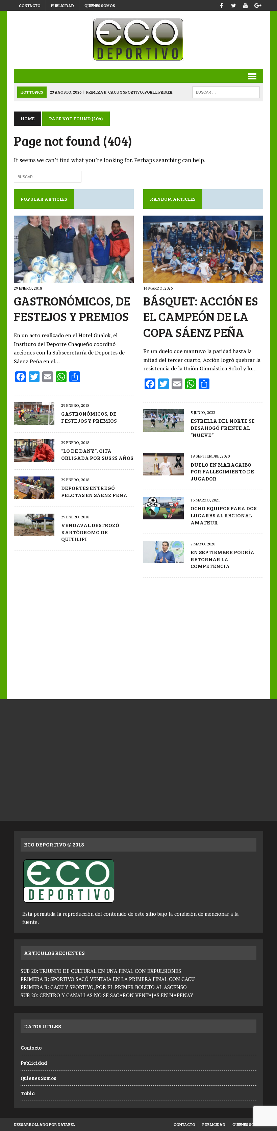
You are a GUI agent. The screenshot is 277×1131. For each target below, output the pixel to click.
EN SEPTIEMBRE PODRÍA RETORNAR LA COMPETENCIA (222, 559)
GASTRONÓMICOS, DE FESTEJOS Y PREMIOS (72, 308)
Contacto (30, 5)
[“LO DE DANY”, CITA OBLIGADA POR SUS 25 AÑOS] (34, 457)
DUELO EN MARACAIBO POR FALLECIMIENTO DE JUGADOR (222, 471)
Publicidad (62, 5)
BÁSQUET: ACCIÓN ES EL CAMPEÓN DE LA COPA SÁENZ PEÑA (200, 316)
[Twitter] (233, 4)
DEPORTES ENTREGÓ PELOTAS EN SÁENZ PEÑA (94, 491)
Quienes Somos (99, 5)
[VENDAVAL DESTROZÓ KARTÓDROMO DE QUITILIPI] (34, 531)
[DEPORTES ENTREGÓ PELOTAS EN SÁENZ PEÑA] (34, 494)
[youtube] (245, 4)
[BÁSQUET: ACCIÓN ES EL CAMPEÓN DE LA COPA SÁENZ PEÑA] (203, 278)
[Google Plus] (257, 4)
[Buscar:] (47, 176)
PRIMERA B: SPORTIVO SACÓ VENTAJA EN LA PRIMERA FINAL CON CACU (108, 979)
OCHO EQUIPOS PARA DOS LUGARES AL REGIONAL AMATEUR (223, 515)
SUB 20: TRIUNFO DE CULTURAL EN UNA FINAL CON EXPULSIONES (101, 970)
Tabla (28, 1093)
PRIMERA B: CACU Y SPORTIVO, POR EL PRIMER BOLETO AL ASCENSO (104, 987)
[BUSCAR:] (226, 91)
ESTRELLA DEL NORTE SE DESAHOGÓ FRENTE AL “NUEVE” (223, 427)
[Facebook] (221, 4)
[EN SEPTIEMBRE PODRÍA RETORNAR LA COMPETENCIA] (163, 558)
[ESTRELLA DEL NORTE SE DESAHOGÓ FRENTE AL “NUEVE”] (163, 427)
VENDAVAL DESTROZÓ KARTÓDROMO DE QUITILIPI (90, 532)
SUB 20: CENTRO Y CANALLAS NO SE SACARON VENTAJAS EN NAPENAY (107, 995)
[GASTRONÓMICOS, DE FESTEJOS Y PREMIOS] (74, 278)
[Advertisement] (138, 635)
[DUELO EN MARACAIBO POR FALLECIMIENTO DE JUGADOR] (163, 471)
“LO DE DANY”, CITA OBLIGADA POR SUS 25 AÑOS (97, 454)
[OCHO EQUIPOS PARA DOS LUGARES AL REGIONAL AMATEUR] (163, 514)
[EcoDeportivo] (138, 40)
